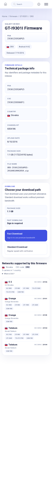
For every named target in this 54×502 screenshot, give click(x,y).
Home (4, 16)
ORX (32, 16)
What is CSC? (9, 274)
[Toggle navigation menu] (46, 4)
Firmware (13, 16)
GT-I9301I (24, 16)
